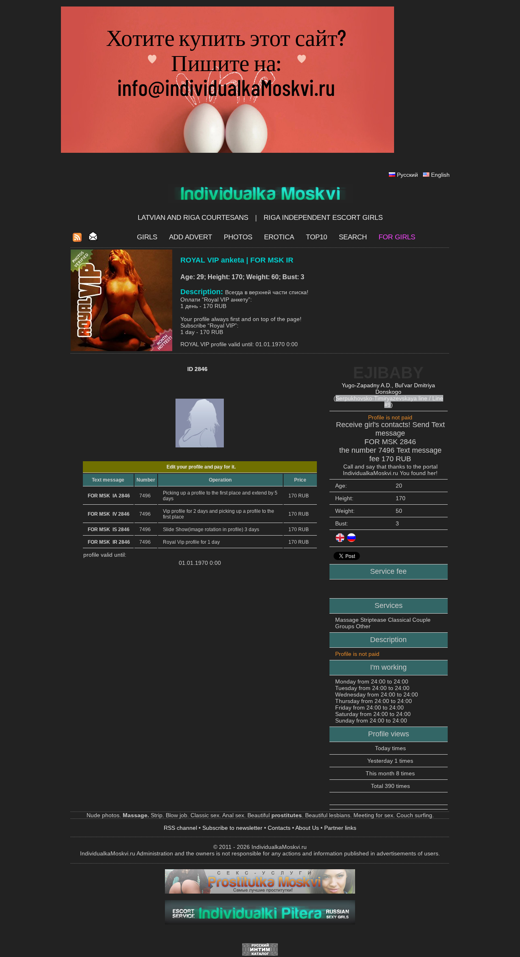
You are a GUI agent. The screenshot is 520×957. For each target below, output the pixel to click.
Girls (147, 237)
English (440, 174)
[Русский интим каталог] (260, 953)
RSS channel (180, 828)
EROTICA (279, 237)
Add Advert (190, 237)
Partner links (340, 828)
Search (353, 237)
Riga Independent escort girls (323, 217)
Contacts (279, 828)
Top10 (316, 237)
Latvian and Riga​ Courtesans (193, 217)
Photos (238, 237)
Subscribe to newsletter (232, 828)
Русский (407, 174)
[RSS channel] (77, 239)
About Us (307, 828)
